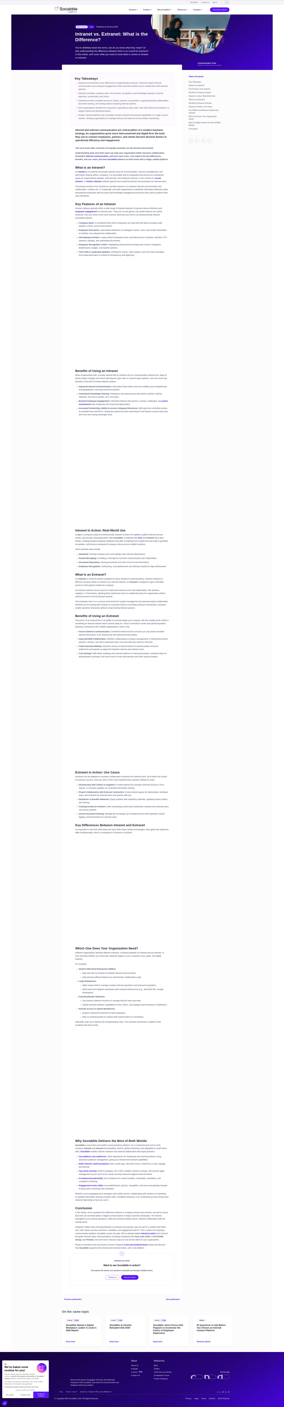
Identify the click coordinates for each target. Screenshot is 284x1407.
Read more (70, 1342)
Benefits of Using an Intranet (200, 92)
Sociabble (112, 159)
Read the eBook (203, 1342)
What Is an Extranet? (197, 100)
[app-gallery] (210, 1377)
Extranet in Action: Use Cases (200, 107)
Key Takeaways (195, 82)
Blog (61, 1392)
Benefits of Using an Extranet (200, 103)
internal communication (97, 156)
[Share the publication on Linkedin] (191, 140)
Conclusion (193, 129)
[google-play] (223, 1377)
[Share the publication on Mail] (209, 140)
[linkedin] (218, 1392)
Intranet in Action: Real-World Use (202, 96)
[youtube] (228, 1392)
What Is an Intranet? (196, 85)
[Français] (227, 2)
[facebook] (226, 1392)
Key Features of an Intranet (199, 89)
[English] (223, 2)
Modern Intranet (82, 27)
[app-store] (196, 1377)
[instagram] (223, 1392)
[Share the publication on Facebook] (203, 140)
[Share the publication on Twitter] (197, 140)
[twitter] (220, 1392)
